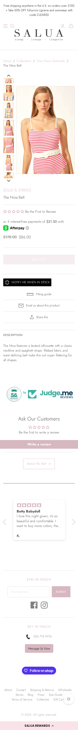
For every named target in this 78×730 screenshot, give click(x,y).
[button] (39, 725)
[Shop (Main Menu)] (5, 26)
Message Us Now (39, 648)
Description (13, 335)
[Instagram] (44, 606)
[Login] (62, 26)
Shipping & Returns (42, 690)
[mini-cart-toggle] (71, 26)
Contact (21, 690)
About (8, 690)
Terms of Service (22, 699)
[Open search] (12, 26)
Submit (61, 592)
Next (8, 180)
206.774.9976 (42, 636)
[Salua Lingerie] (39, 34)
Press (41, 694)
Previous (9, 76)
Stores (19, 694)
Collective (43, 699)
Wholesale (65, 690)
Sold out (39, 259)
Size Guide (55, 694)
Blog (30, 694)
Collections (24, 61)
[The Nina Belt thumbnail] (8, 93)
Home (7, 61)
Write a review (39, 444)
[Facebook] (34, 606)
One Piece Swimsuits (51, 61)
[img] (39, 505)
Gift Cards (59, 699)
